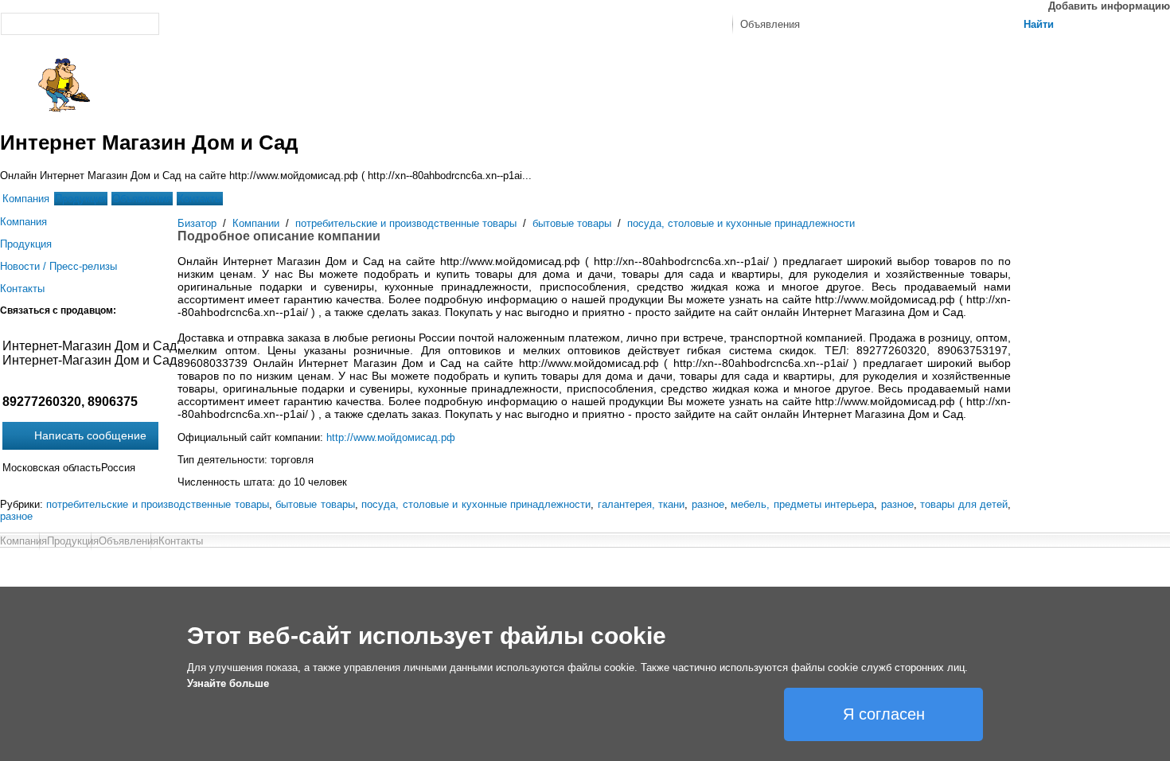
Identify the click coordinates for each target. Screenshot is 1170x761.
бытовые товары (571, 223)
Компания (25, 199)
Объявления (142, 199)
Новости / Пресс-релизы (58, 266)
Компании (255, 223)
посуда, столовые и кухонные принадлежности (741, 223)
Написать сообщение (90, 435)
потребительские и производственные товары (406, 223)
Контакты (199, 199)
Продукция (81, 199)
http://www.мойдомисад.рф (390, 437)
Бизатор (196, 223)
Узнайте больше (228, 683)
